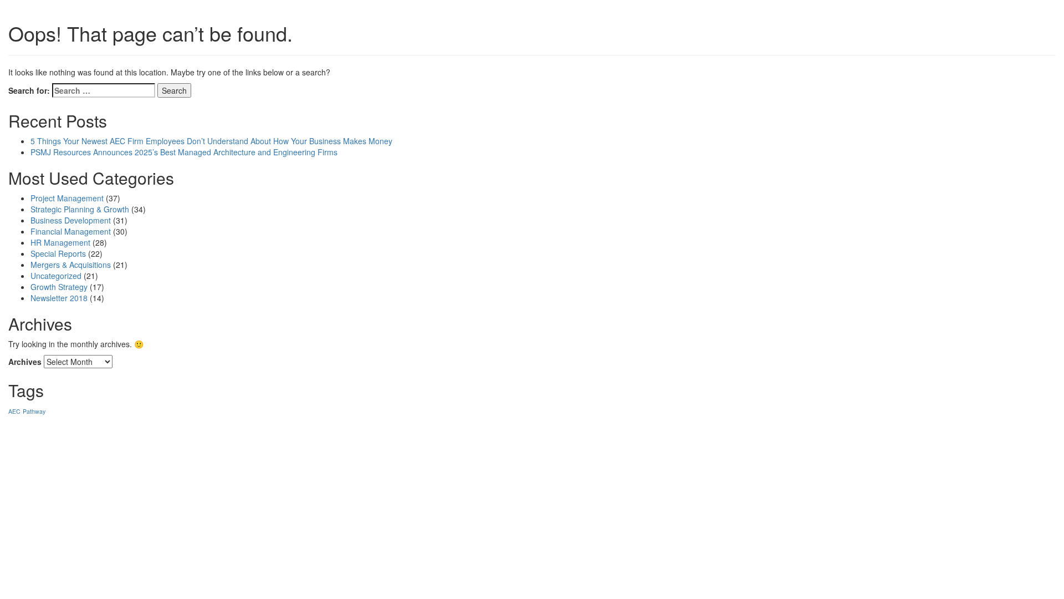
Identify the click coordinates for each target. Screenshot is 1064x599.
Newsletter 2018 (59, 297)
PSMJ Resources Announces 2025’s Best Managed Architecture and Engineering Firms (183, 152)
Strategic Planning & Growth (79, 209)
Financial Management (70, 231)
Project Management (67, 198)
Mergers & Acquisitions (70, 264)
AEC (14, 411)
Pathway (34, 411)
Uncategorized (55, 275)
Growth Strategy (59, 286)
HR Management (60, 242)
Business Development (70, 220)
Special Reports (58, 253)
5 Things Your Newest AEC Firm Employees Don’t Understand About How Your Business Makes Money (211, 140)
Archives (25, 361)
